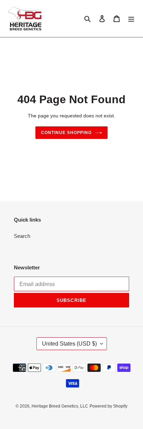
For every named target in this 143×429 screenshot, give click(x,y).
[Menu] (131, 18)
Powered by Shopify (108, 406)
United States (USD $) (69, 344)
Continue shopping (66, 132)
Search (22, 236)
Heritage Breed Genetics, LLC (60, 406)
